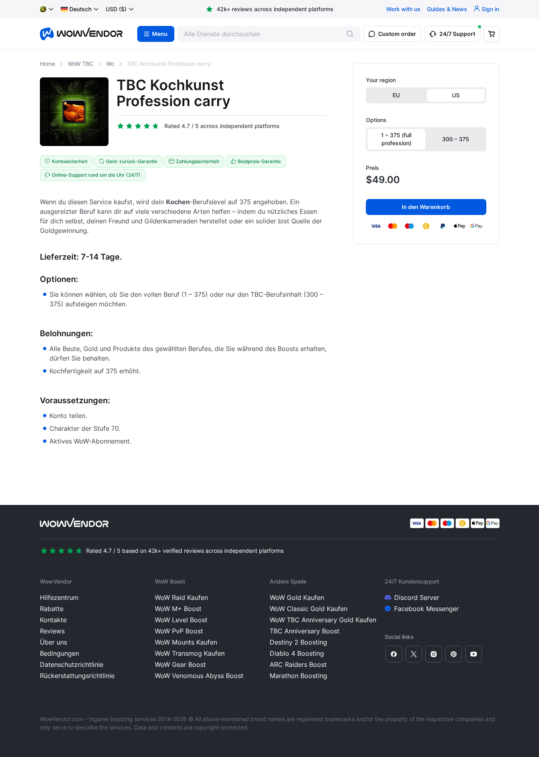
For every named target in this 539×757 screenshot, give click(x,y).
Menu (160, 34)
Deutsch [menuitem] (80, 9)
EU (396, 95)
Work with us (403, 9)
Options (376, 119)
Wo (110, 63)
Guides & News (447, 9)
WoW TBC (80, 63)
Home (47, 63)
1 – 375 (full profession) (396, 139)
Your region (381, 80)
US (456, 95)
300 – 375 (455, 139)
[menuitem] (76, 9)
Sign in (490, 9)
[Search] (350, 34)
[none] (80, 9)
